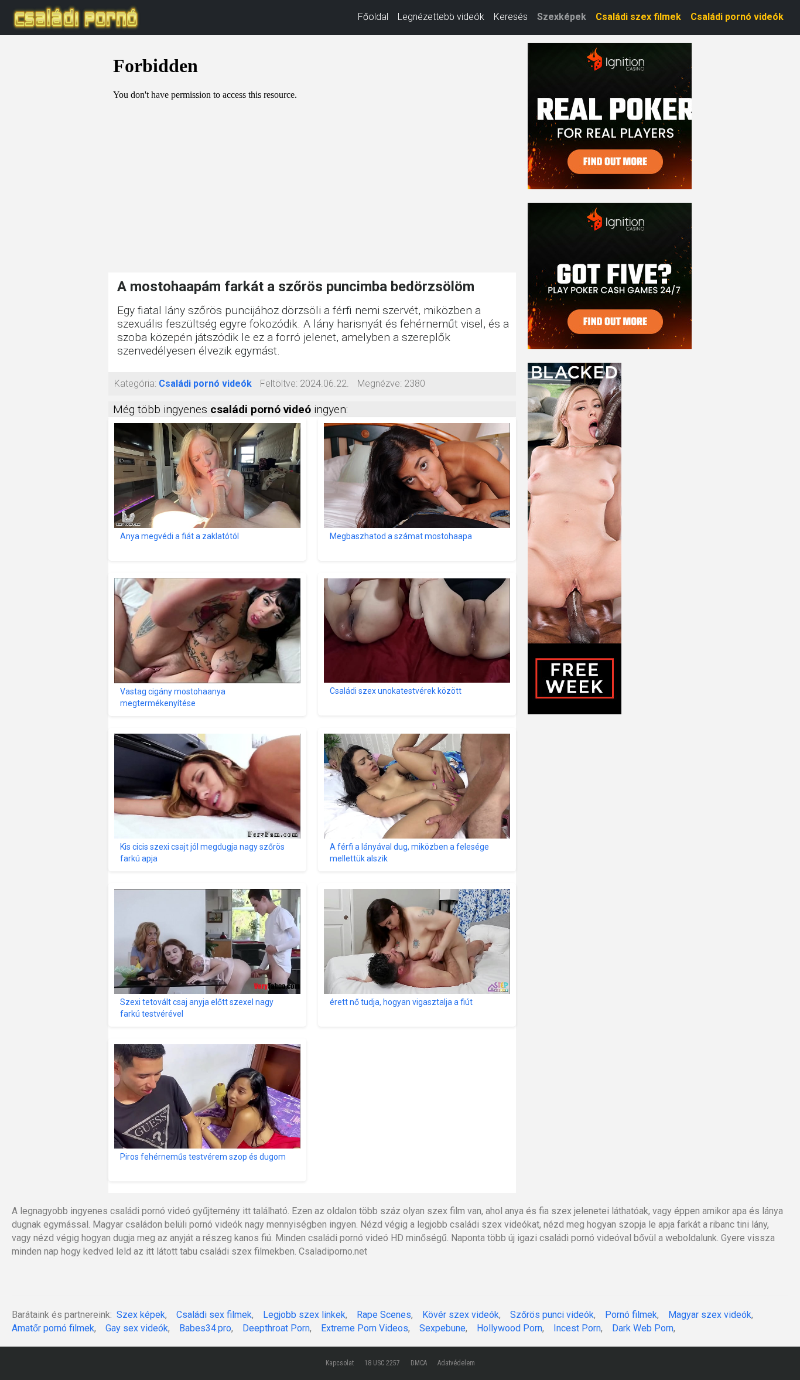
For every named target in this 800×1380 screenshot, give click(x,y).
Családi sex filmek (214, 1314)
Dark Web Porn (642, 1328)
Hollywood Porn (509, 1328)
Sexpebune (442, 1328)
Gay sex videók (136, 1328)
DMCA (419, 1363)
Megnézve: (379, 383)
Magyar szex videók (709, 1314)
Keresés (511, 16)
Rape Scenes (384, 1314)
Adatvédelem (456, 1363)
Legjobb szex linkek (304, 1314)
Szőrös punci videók (552, 1314)
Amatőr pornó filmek (53, 1328)
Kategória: (135, 383)
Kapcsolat (340, 1363)
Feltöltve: (279, 383)
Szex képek (141, 1314)
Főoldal (373, 16)
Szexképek (561, 16)
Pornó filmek (631, 1314)
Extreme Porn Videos (364, 1328)
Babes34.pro (205, 1328)
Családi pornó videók (737, 16)
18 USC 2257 (382, 1363)
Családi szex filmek (638, 16)
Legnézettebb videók (441, 16)
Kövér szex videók (460, 1314)
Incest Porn (577, 1328)
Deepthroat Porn (276, 1328)
